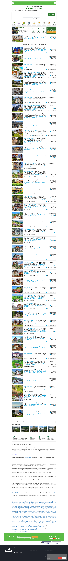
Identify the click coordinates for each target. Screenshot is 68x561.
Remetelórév (54, 521)
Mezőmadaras (14, 520)
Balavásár (48, 523)
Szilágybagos (38, 521)
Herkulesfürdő (39, 503)
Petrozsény (41, 518)
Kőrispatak (35, 513)
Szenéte (36, 520)
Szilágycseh (19, 520)
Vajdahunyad (14, 516)
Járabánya (22, 523)
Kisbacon (24, 512)
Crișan (17, 511)
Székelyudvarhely (37, 501)
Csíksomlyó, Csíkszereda (16, 506)
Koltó (16, 515)
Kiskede (49, 516)
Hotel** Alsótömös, (27, 374)
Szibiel (44, 508)
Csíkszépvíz (18, 518)
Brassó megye (33, 201)
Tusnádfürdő (46, 501)
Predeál (55, 501)
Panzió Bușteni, (26, 143)
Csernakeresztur (19, 513)
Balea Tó (39, 506)
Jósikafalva (49, 506)
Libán (19, 507)
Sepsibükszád (53, 516)
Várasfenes (40, 513)
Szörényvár (50, 507)
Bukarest (46, 520)
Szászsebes (54, 517)
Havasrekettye (43, 506)
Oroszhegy (51, 501)
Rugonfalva (13, 511)
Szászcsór (19, 515)
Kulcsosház (26, 528)
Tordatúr (22, 525)
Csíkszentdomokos (47, 502)
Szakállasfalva (33, 522)
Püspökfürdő (43, 512)
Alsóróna (49, 517)
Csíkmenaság (27, 525)
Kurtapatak (32, 520)
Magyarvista (24, 518)
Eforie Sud (27, 507)
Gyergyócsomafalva (25, 517)
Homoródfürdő (42, 511)
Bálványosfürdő (18, 503)
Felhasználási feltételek (48, 553)
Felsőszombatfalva (34, 502)
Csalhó (20, 511)
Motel (47, 528)
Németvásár (14, 526)
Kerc (20, 517)
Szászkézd (54, 522)
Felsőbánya (32, 517)
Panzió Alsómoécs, (27, 259)
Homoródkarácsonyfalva (16, 522)
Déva (26, 511)
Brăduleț (40, 526)
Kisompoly (13, 515)
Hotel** (49, 528)
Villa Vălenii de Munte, (27, 168)
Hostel (52, 528)
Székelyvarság (53, 512)
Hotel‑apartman (41, 528)
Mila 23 (26, 526)
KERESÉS (52, 14)
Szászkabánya (53, 506)
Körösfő (41, 517)
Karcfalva (13, 517)
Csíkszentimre (27, 522)
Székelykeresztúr (30, 513)
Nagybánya (30, 526)
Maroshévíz (51, 503)
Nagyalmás (34, 503)
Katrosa (30, 503)
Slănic (22, 501)
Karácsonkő (31, 521)
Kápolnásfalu (18, 508)
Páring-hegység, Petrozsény (48, 518)
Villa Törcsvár (26, 358)
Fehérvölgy (42, 507)
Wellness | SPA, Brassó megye (35, 176)
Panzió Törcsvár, (27, 300)
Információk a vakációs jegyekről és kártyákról (19, 531)
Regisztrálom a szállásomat (49, 550)
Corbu (55, 518)
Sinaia (35, 521)
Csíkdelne (43, 521)
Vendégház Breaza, (27, 40)
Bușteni (19, 501)
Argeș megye (32, 366)
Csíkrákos (13, 508)
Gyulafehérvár (53, 508)
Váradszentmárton (41, 520)
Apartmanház (22, 529)
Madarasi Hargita (33, 515)
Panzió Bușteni (26, 102)
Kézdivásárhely (45, 513)
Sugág (37, 522)
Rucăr (26, 523)
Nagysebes (45, 517)
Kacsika (31, 525)
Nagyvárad (28, 502)
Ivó (28, 515)
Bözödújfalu (14, 513)
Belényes (13, 525)
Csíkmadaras (36, 525)
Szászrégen (25, 516)
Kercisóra (34, 511)
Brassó (55, 502)
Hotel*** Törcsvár (27, 267)
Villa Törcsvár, (26, 341)
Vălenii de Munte (53, 515)
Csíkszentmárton (20, 516)
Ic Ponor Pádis (44, 516)
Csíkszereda (30, 511)
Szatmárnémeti (43, 523)
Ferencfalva (22, 507)
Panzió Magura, (26, 391)
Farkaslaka (23, 506)
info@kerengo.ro (18, 547)
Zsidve (55, 525)
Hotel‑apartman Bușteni (28, 77)
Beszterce (28, 518)
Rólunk (31, 552)
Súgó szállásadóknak (48, 552)
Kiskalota (13, 521)
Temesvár (16, 512)
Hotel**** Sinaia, (26, 52)
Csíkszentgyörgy (31, 516)
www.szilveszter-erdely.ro (28, 457)
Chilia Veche (23, 526)
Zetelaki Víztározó (25, 515)
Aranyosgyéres (18, 525)
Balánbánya (44, 525)
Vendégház (36, 528)
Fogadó (35, 529)
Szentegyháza (31, 501)
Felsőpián (28, 512)
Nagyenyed (48, 508)
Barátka (55, 523)
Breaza (17, 521)
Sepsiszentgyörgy (34, 506)
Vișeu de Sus (37, 512)
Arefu (50, 521)
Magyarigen (32, 523)
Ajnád (28, 523)
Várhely (29, 520)
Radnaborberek (53, 520)
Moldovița (38, 507)
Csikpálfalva (50, 513)
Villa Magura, (26, 399)
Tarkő (19, 526)
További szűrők (42, 18)
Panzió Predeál (26, 176)
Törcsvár (24, 513)
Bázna (32, 518)
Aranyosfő (39, 516)
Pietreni (40, 522)
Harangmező (43, 515)
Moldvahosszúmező (32, 507)
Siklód (36, 516)
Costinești (20, 512)
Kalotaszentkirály (33, 508)
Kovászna (15, 507)
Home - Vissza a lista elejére (19, 421)
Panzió (29, 528)
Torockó (16, 502)
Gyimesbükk (48, 512)
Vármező (17, 517)
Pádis (43, 503)
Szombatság (23, 522)
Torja (49, 520)
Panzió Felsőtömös (27, 193)
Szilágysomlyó (49, 522)
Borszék (38, 511)
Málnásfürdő (21, 502)
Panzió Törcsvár (27, 275)
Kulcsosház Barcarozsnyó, (28, 407)
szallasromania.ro (18, 3)
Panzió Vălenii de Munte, (28, 151)
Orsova (13, 512)
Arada (17, 526)
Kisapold (34, 526)
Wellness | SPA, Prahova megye (38, 77)
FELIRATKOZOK (35, 536)
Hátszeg (46, 507)
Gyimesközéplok (28, 506)
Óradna (26, 521)
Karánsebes (44, 522)
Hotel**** (26, 529)
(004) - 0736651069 (19, 550)
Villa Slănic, (26, 69)
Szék (46, 511)
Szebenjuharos (53, 511)
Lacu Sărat (36, 518)
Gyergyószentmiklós (25, 503)
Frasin (37, 526)
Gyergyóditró (14, 523)
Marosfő (42, 501)
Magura (47, 521)
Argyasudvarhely (14, 501)
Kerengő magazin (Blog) (33, 550)
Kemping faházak (31, 529)
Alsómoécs (18, 523)
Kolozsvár (54, 507)
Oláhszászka (48, 515)
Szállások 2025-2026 (15, 492)
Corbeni (49, 511)
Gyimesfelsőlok (24, 520)
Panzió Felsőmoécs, (27, 201)
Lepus (23, 508)
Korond (24, 502)
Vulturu (43, 526)
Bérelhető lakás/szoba (15, 529)
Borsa (52, 502)
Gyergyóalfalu (27, 508)
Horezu (40, 525)
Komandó (32, 512)
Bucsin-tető (13, 503)
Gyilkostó (13, 502)
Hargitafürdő (26, 501)
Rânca (55, 503)
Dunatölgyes (38, 515)
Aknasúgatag (40, 508)
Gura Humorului (22, 521)
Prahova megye (33, 40)
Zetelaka (23, 511)
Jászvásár (36, 523)
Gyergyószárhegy (40, 502)
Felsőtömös (14, 518)
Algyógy (51, 523)
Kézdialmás (37, 517)
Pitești (39, 523)
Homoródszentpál (50, 525)
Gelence (54, 513)
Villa (44, 528)
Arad (12, 507)
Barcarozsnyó (46, 503)
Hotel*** (32, 528)
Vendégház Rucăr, (27, 366)
